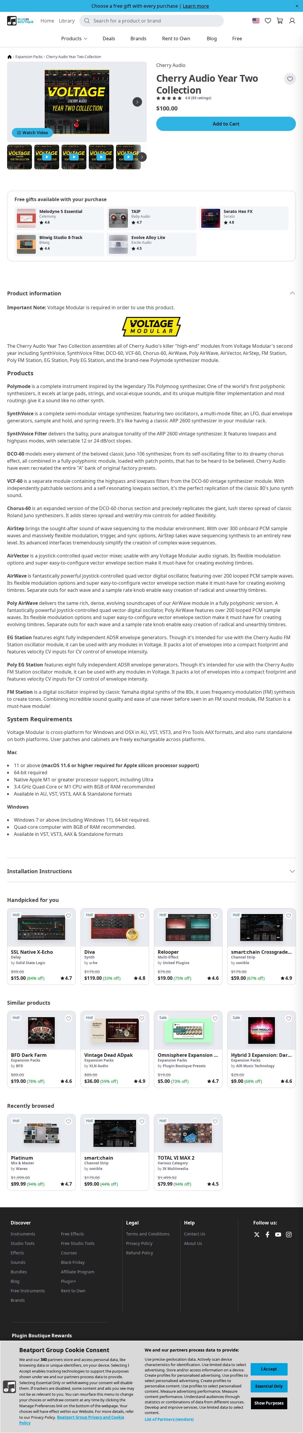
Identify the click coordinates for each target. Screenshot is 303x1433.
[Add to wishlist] (290, 79)
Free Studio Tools (78, 1243)
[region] (151, 1387)
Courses (69, 1253)
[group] (41, 946)
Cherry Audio (171, 65)
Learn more (196, 6)
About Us (193, 1243)
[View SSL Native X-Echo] (41, 927)
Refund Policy (139, 1253)
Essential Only (269, 1386)
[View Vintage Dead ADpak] (115, 1030)
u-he (93, 962)
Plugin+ (68, 1281)
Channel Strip (243, 957)
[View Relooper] (188, 927)
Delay (16, 957)
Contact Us (194, 1234)
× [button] (297, 6)
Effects (17, 1253)
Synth (89, 957)
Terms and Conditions (148, 1234)
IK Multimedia (175, 1168)
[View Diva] (115, 927)
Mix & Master (22, 1163)
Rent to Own (73, 1290)
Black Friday (73, 1262)
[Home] (9, 57)
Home (47, 20)
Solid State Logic (30, 962)
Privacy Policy (139, 1243)
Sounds (18, 1262)
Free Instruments (28, 1290)
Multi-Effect (168, 957)
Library (67, 20)
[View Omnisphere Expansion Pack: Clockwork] (188, 1030)
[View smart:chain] (115, 1133)
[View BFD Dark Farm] (41, 1030)
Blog (15, 1281)
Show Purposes (269, 1403)
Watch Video (35, 132)
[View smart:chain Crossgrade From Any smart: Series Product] (262, 927)
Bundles (19, 1272)
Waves (22, 1168)
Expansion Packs (29, 57)
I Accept (269, 1369)
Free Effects (72, 1234)
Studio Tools (23, 1243)
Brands (18, 1300)
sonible (242, 962)
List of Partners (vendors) (169, 1419)
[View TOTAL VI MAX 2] (188, 1133)
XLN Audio (98, 1065)
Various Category (173, 1163)
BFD (19, 1065)
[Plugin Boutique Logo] (20, 20)
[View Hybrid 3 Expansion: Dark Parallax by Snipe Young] (262, 1030)
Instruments (23, 1234)
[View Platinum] (41, 1133)
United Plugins (176, 962)
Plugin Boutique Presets (184, 1065)
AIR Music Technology (255, 1065)
